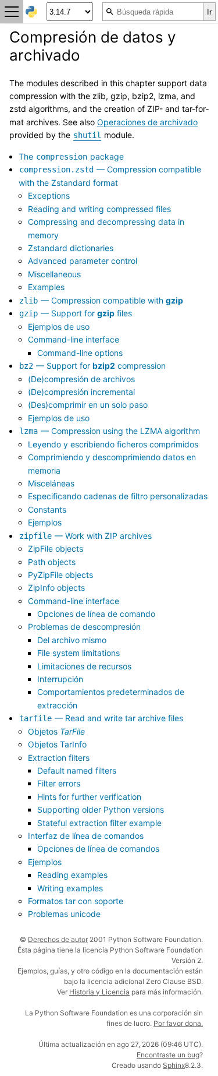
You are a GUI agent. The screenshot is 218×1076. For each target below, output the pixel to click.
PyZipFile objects (60, 575)
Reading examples (72, 875)
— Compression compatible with (101, 300)
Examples (46, 287)
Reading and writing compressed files (99, 209)
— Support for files (75, 313)
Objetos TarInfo (57, 744)
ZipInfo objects (56, 587)
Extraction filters (59, 758)
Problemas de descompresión (84, 627)
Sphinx (174, 1065)
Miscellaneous (54, 274)
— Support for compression (92, 366)
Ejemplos (45, 522)
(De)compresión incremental (81, 392)
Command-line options (80, 353)
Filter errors (58, 783)
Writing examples (70, 888)
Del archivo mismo (71, 640)
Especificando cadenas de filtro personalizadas (118, 496)
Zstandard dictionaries (70, 248)
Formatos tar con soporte (75, 901)
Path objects (52, 562)
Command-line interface (73, 339)
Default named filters (76, 770)
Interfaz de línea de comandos (86, 836)
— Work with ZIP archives (85, 536)
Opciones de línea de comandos (98, 848)
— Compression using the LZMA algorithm (109, 431)
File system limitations (78, 653)
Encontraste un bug (168, 1054)
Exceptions (49, 195)
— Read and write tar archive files (101, 718)
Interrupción (60, 679)
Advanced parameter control (82, 261)
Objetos (56, 731)
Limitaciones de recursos (84, 666)
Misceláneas (51, 483)
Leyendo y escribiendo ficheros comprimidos (113, 444)
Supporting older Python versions (100, 809)
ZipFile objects (55, 548)
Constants (47, 509)
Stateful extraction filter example (99, 823)
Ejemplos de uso (59, 326)
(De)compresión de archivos (81, 379)
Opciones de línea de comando (96, 614)
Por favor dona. (178, 1023)
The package (71, 156)
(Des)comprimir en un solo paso (88, 405)
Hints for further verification (89, 797)
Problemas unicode (64, 914)
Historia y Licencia (99, 991)
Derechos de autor (58, 939)
